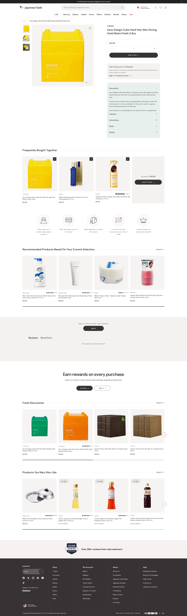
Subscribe (41, 571)
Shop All (159, 249)
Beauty (75, 14)
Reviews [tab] (33, 338)
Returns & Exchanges (150, 575)
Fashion (107, 14)
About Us (116, 571)
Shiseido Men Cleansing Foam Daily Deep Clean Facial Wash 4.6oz (75, 297)
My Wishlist (87, 579)
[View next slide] (89, 82)
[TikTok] (24, 583)
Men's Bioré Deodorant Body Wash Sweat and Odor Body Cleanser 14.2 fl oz (39, 297)
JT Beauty (110, 26)
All (57, 14)
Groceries (56, 575)
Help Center (147, 579)
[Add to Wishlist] (90, 28)
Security (137, 613)
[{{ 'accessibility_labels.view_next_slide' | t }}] (164, 434)
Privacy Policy (129, 613)
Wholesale (86, 599)
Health (83, 14)
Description (113, 88)
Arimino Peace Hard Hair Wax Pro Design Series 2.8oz (111, 450)
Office (99, 14)
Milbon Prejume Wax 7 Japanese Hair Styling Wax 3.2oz (110, 297)
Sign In (85, 571)
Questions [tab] (46, 338)
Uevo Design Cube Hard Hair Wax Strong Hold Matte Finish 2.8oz (39, 198)
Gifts (54, 599)
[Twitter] (28, 578)
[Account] (155, 7)
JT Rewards (117, 591)
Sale (131, 14)
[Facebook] (24, 578)
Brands (116, 14)
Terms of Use (120, 613)
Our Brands (117, 575)
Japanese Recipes (119, 583)
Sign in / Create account (118, 75)
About (124, 14)
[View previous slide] (83, 82)
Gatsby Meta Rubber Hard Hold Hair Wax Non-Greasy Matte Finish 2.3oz (146, 296)
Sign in (93, 328)
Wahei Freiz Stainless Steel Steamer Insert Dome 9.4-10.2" (37, 520)
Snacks (55, 579)
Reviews (115, 599)
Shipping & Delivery (150, 571)
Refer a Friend (118, 595)
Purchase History (89, 587)
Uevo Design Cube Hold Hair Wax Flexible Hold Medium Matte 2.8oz (39, 450)
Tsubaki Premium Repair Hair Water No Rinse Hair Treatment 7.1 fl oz (113, 198)
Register (86, 575)
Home (91, 14)
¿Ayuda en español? (150, 587)
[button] (122, 194)
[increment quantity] (154, 48)
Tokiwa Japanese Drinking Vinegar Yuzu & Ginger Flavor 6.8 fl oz (73, 520)
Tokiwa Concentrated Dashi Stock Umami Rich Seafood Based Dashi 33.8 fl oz (146, 519)
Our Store (116, 602)
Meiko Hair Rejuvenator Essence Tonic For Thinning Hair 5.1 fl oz (73, 198)
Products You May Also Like (39, 472)
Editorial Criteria (118, 587)
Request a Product (89, 591)
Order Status (87, 583)
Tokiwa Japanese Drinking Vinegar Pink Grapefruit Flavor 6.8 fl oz (108, 520)
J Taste (55, 571)
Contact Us (147, 583)
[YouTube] (43, 578)
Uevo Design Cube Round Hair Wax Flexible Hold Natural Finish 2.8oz (75, 450)
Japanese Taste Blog (120, 579)
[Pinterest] (38, 578)
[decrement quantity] (112, 48)
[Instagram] (33, 578)
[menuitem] (56, 14)
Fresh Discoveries (33, 403)
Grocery (66, 14)
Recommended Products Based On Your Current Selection (58, 249)
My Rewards (87, 595)
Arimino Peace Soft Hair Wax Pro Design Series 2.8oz (146, 450)
